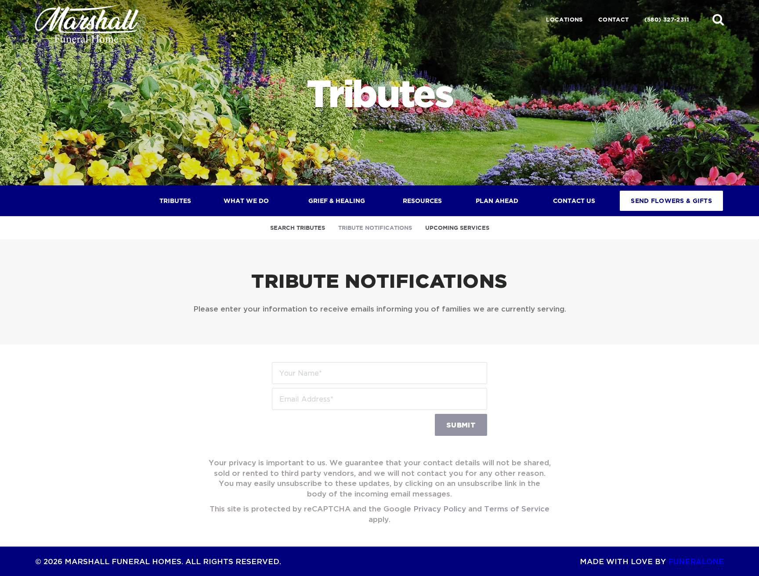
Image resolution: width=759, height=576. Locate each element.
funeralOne (696, 561)
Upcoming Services (457, 228)
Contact (613, 19)
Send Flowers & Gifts (671, 200)
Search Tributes (297, 228)
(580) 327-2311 (666, 19)
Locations (564, 19)
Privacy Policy (439, 508)
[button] (718, 19)
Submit (461, 425)
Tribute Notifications (375, 228)
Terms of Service (516, 508)
